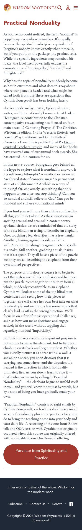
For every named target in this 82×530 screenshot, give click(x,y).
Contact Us (37, 504)
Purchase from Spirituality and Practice (41, 454)
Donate (57, 504)
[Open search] (59, 8)
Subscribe (15, 504)
